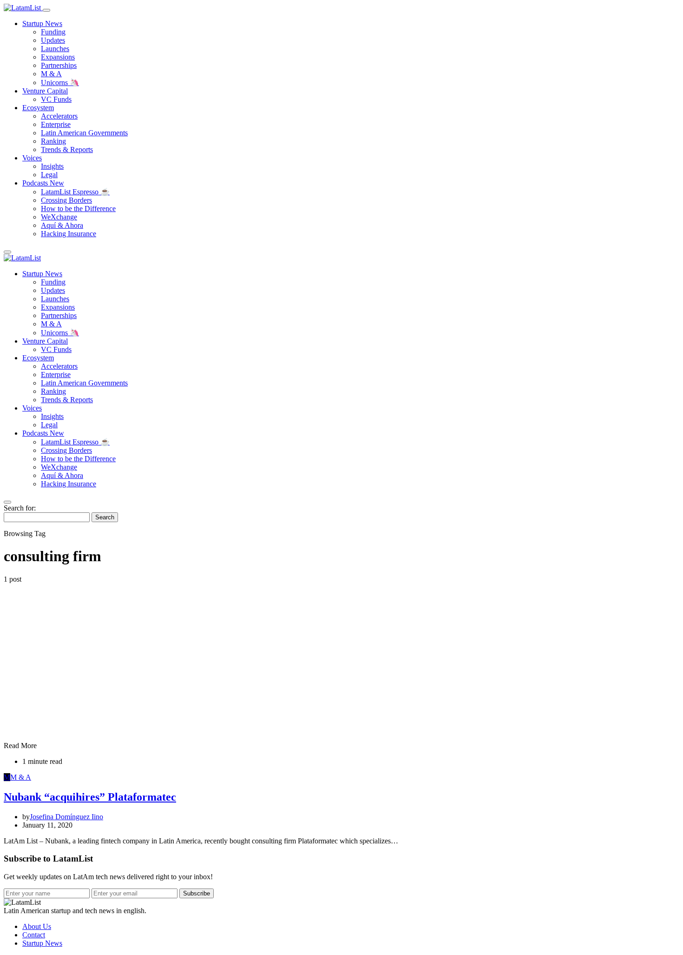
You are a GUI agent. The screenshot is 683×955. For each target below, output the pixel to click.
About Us (36, 926)
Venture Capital (45, 91)
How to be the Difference (78, 208)
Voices (32, 158)
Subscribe (196, 893)
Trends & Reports (67, 149)
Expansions (58, 57)
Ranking (53, 141)
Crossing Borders (66, 200)
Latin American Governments (84, 133)
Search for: (20, 508)
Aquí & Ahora (62, 225)
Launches (55, 49)
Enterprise (56, 124)
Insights (52, 166)
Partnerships (59, 65)
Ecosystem (38, 108)
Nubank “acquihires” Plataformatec (90, 797)
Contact (33, 935)
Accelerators (59, 116)
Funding (53, 32)
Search (104, 517)
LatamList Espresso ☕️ (75, 192)
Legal (49, 175)
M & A (51, 74)
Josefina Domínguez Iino (66, 817)
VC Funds (56, 99)
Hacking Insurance (68, 234)
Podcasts (43, 183)
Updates (53, 40)
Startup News (42, 23)
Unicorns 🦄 (60, 82)
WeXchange (59, 217)
